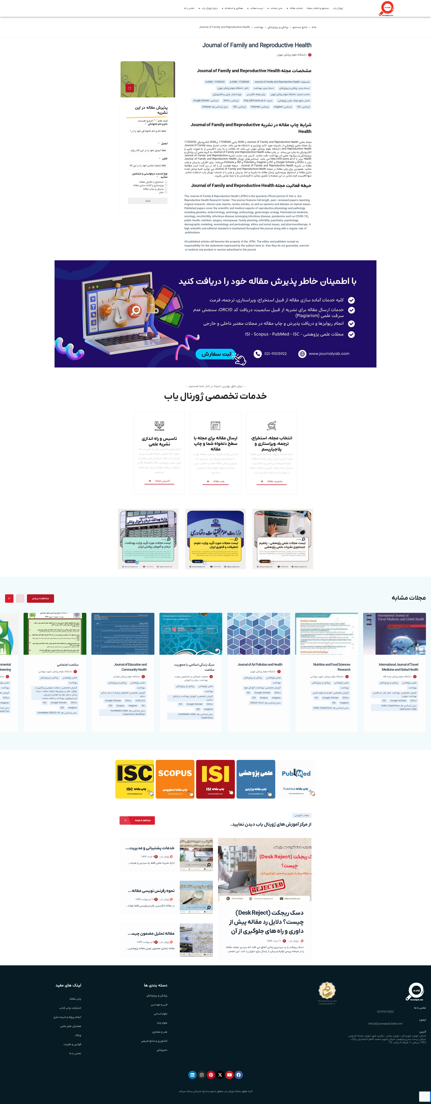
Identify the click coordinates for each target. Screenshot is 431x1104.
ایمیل (163, 143)
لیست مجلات (256, 8)
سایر (161, 192)
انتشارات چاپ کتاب (70, 1008)
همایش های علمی (70, 1026)
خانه (314, 27)
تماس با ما (189, 8)
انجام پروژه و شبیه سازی (67, 1017)
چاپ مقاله (75, 999)
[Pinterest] (211, 1075)
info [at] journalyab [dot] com (385, 1024)
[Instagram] (201, 1075)
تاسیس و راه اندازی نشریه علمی (159, 441)
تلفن (163, 158)
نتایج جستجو (300, 27)
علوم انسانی (160, 1013)
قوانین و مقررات (72, 1044)
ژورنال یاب (338, 8)
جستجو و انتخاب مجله (318, 8)
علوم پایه (162, 1023)
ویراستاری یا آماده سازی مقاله (148, 185)
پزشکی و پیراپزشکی (278, 27)
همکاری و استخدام (234, 8)
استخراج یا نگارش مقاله (151, 182)
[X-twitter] (220, 1075)
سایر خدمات (277, 8)
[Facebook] (239, 1075)
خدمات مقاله (296, 8)
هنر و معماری (159, 1032)
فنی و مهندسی (159, 1004)
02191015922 (385, 1012)
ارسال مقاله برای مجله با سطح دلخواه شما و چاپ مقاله (215, 443)
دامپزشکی (162, 1050)
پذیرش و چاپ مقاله (153, 189)
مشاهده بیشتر (40, 598)
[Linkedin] (192, 1075)
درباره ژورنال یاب (210, 8)
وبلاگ (78, 1035)
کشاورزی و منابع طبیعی (154, 1041)
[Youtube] (229, 1075)
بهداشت (258, 27)
